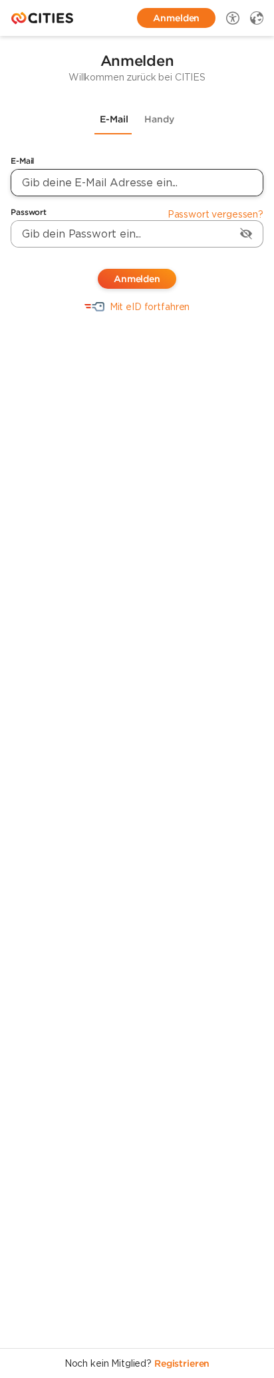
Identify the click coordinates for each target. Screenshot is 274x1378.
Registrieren (181, 1363)
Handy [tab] (159, 119)
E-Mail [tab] (114, 119)
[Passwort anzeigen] (246, 233)
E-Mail (22, 161)
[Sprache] (257, 18)
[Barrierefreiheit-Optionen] (232, 18)
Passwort (29, 212)
